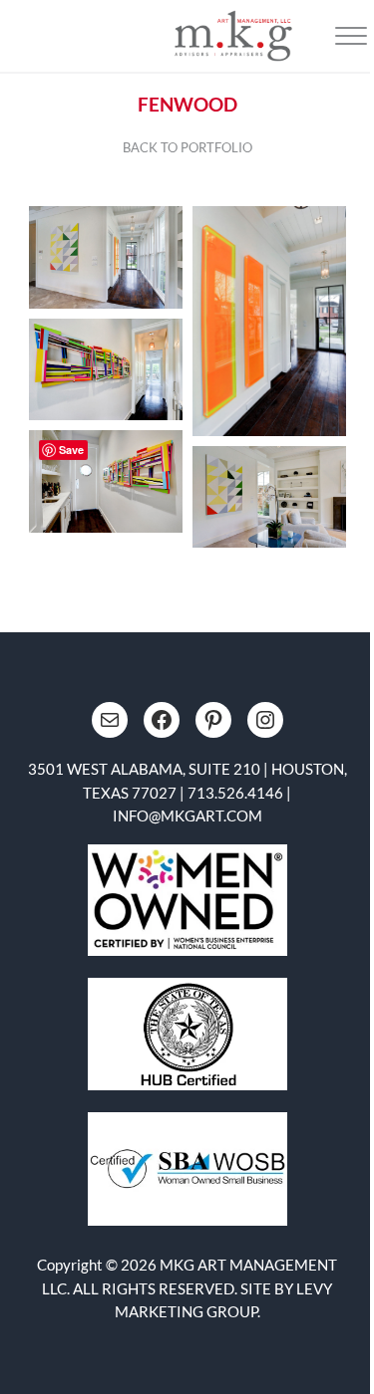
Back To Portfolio (187, 147)
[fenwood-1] (269, 321)
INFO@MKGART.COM (187, 815)
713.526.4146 (235, 793)
